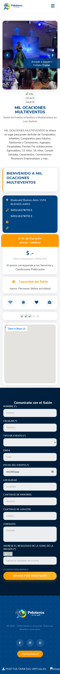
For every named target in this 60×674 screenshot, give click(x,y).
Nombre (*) (10, 406)
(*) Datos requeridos (15, 569)
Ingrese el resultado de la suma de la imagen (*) (28, 547)
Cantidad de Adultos (17, 509)
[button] (7, 55)
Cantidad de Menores (17, 494)
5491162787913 (21, 210)
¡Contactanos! (30, 654)
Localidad (10, 480)
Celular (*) (10, 421)
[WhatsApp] (40, 643)
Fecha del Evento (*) (16, 465)
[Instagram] (30, 643)
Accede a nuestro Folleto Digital (42, 63)
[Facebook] (20, 643)
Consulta (9, 524)
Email (6, 450)
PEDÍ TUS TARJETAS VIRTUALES (27, 669)
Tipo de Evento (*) (14, 435)
